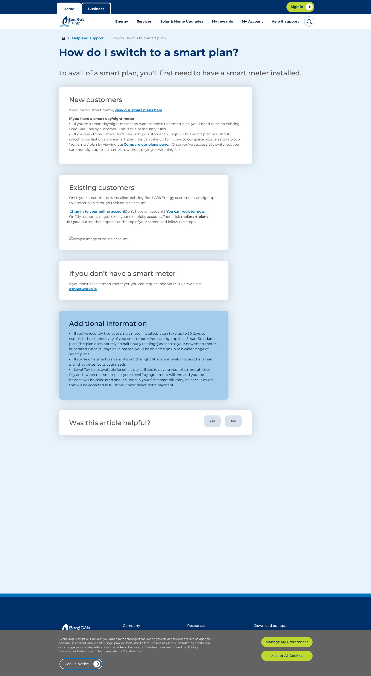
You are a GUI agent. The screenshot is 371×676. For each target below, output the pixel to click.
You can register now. (185, 211)
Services (144, 21)
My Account (252, 21)
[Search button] (309, 21)
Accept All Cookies (287, 656)
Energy (121, 21)
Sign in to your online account (98, 211)
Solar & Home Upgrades (181, 21)
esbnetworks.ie (83, 289)
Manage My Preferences (287, 642)
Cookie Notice (77, 664)
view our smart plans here (138, 110)
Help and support (88, 38)
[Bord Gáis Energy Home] (72, 21)
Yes (212, 421)
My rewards (222, 21)
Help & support (285, 21)
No (233, 421)
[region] (185, 653)
